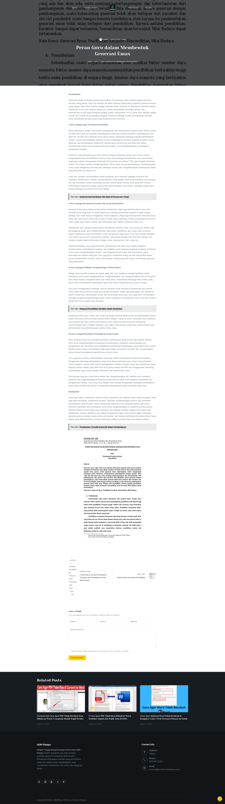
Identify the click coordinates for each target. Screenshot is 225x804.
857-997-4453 (155, 761)
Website (133, 621)
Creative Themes (79, 800)
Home (74, 7)
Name (73, 621)
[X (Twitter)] (45, 782)
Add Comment (76, 629)
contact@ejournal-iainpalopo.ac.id (164, 769)
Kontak (148, 7)
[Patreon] (64, 782)
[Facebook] (39, 782)
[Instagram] (51, 782)
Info (124, 39)
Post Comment (77, 657)
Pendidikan (133, 7)
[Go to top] (220, 798)
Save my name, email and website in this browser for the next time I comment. (100, 651)
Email (103, 621)
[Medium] (57, 782)
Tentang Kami (90, 7)
